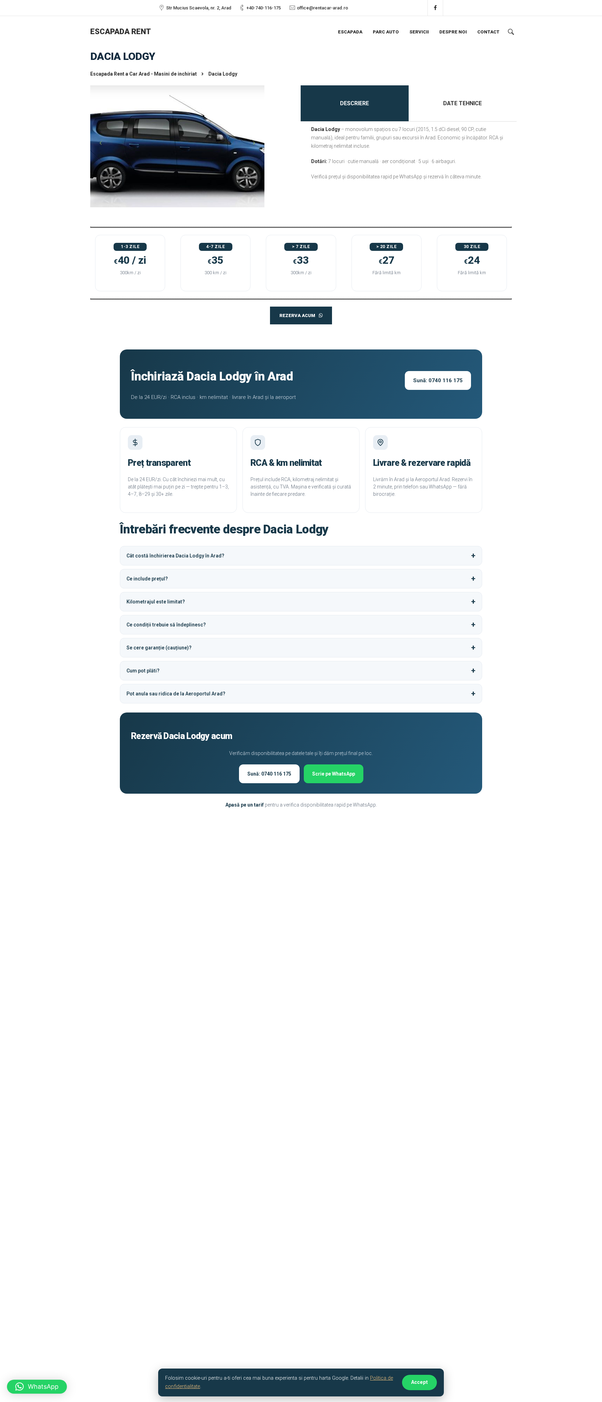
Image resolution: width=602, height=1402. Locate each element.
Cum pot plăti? (143, 670)
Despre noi (453, 31)
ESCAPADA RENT (120, 31)
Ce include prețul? (147, 578)
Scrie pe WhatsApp (333, 774)
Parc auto (386, 31)
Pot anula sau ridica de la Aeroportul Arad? (175, 693)
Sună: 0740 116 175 (438, 380)
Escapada (350, 31)
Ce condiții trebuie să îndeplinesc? (166, 624)
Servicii (419, 31)
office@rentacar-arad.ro (322, 7)
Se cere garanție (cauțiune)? (159, 647)
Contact (488, 31)
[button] (37, 1387)
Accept (419, 1382)
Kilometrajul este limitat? (155, 601)
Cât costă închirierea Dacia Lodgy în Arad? (175, 556)
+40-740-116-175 (263, 7)
